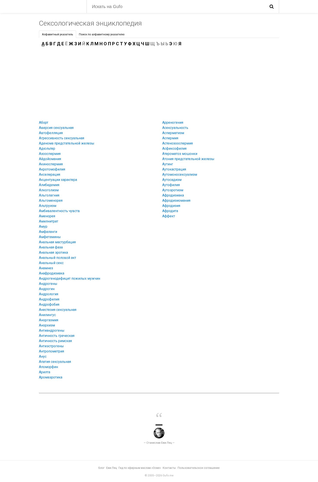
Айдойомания (50, 159)
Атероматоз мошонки (179, 154)
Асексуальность (175, 128)
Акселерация (49, 174)
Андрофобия (49, 304)
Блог (101, 467)
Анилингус (47, 315)
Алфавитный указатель (57, 34)
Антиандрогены (51, 330)
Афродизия (171, 206)
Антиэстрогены (51, 346)
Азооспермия (50, 154)
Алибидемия (49, 185)
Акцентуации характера (58, 180)
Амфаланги (48, 232)
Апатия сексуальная (55, 362)
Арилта (44, 372)
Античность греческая (56, 336)
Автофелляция (51, 133)
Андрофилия (49, 299)
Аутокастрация (174, 169)
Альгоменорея (51, 200)
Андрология (48, 294)
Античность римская (55, 341)
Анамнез (46, 268)
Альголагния (49, 195)
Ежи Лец (111, 467)
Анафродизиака (51, 273)
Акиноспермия (51, 164)
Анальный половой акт (57, 258)
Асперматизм (173, 133)
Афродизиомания (176, 200)
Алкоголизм (49, 190)
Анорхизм (47, 325)
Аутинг (167, 164)
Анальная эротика (53, 252)
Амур (43, 226)
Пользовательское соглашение (199, 467)
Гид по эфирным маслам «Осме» (140, 467)
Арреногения (172, 122)
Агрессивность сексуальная (61, 138)
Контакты (169, 467)
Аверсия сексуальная (56, 128)
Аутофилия (171, 185)
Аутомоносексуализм (179, 174)
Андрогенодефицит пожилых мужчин (69, 278)
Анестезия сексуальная (57, 310)
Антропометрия (51, 351)
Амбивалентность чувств (59, 211)
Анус (43, 356)
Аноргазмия (48, 320)
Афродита (170, 211)
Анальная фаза (51, 247)
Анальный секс (51, 263)
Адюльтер (47, 148)
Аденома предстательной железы (66, 143)
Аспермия (170, 138)
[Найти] (271, 6)
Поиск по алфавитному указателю (102, 34)
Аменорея (47, 216)
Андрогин (47, 289)
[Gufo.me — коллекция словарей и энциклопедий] (59, 6)
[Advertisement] (159, 82)
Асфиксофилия (174, 148)
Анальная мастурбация (57, 242)
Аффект (168, 216)
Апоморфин (48, 367)
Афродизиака (173, 195)
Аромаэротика (50, 377)
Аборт (43, 122)
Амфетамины (50, 237)
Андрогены (48, 284)
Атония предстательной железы (188, 159)
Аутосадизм (171, 180)
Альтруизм (47, 206)
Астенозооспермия (177, 143)
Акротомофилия (52, 169)
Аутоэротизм (172, 190)
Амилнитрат (48, 221)
